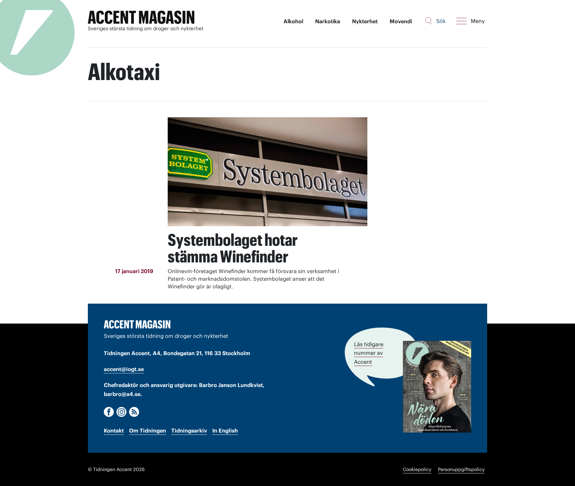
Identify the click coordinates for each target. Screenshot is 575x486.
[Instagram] (121, 412)
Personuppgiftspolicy (461, 469)
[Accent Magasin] (141, 17)
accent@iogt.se (124, 369)
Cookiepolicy (417, 469)
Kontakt (114, 430)
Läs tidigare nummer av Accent (368, 352)
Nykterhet (365, 21)
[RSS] (134, 412)
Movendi (401, 21)
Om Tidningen (147, 430)
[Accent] (137, 324)
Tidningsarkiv (189, 430)
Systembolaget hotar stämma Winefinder (233, 248)
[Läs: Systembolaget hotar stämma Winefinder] (267, 171)
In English (225, 430)
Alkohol (293, 21)
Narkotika (327, 21)
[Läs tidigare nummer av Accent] (437, 386)
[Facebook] (109, 412)
